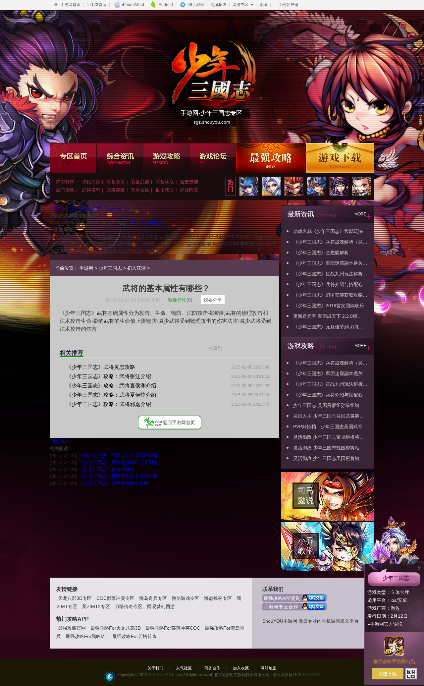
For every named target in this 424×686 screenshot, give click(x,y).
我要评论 (180, 300)
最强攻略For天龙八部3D (115, 628)
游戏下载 (339, 158)
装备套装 (115, 181)
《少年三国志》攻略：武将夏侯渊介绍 (111, 385)
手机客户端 (288, 4)
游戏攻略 (166, 158)
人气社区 (184, 668)
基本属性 (140, 190)
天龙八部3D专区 (75, 598)
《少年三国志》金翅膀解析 (106, 469)
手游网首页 (70, 4)
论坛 (263, 4)
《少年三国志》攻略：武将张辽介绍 (108, 376)
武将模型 (91, 190)
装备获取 (164, 181)
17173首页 (96, 4)
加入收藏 (241, 668)
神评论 (154, 222)
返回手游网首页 (179, 422)
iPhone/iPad (133, 4)
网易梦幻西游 (161, 606)
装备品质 (140, 181)
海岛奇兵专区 (153, 598)
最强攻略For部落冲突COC (172, 628)
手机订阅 (136, 222)
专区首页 (73, 158)
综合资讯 (119, 158)
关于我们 (155, 668)
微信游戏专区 (185, 598)
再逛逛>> (60, 441)
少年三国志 (110, 268)
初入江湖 (114, 208)
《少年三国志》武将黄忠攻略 (100, 367)
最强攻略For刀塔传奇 (134, 636)
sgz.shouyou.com (211, 122)
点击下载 (387, 673)
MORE (363, 216)
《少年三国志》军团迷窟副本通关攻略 (118, 476)
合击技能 (189, 181)
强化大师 (91, 181)
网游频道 (218, 4)
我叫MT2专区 (96, 606)
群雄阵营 (189, 190)
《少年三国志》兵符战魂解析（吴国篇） (120, 462)
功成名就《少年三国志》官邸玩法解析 (118, 455)
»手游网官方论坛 (384, 624)
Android (166, 4)
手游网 (86, 268)
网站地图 (269, 668)
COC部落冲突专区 (115, 598)
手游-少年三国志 (84, 208)
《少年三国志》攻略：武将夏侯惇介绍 (111, 395)
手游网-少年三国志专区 (211, 113)
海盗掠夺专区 (218, 598)
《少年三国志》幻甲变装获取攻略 (113, 483)
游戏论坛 (213, 158)
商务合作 (212, 668)
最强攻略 (271, 158)
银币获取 (164, 190)
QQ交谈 (314, 598)
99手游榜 (195, 4)
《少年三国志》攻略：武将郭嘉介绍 (108, 404)
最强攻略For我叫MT (87, 636)
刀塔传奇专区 (128, 606)
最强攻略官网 (72, 628)
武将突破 (115, 190)
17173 (56, 208)
